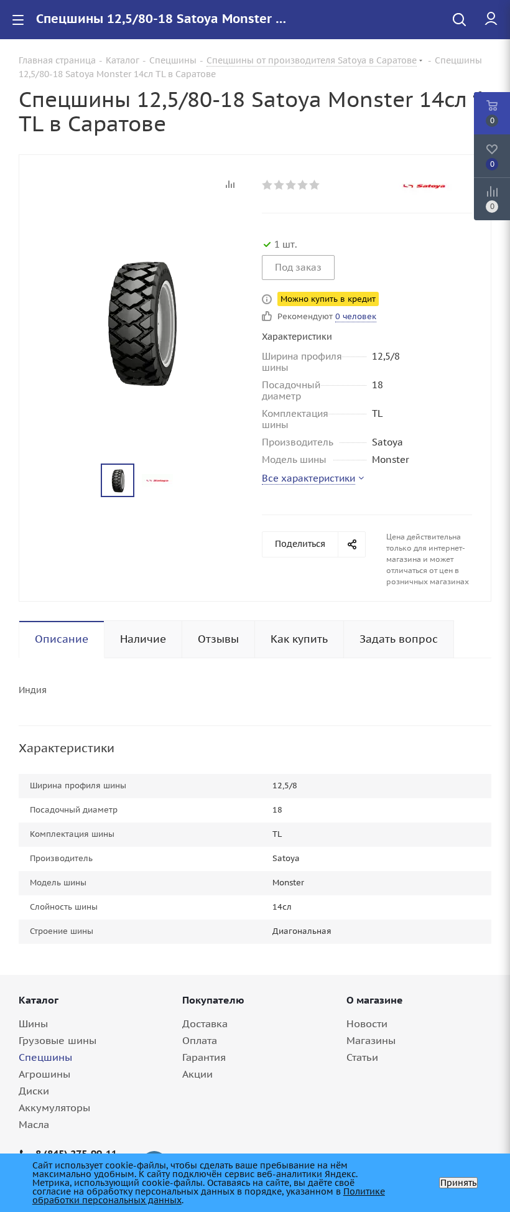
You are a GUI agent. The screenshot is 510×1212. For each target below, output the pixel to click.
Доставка (205, 1023)
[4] (303, 185)
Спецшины (45, 1057)
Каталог (38, 1000)
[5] (315, 185)
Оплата (199, 1040)
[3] (291, 185)
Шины (33, 1023)
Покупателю (213, 1000)
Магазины (371, 1040)
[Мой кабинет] (491, 19)
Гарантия (204, 1057)
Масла (34, 1124)
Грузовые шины (57, 1040)
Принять (458, 1182)
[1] (268, 185)
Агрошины (44, 1074)
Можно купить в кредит (328, 299)
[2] (279, 185)
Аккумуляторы (54, 1107)
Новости (366, 1023)
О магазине (374, 1000)
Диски (34, 1090)
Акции (197, 1074)
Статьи (362, 1057)
